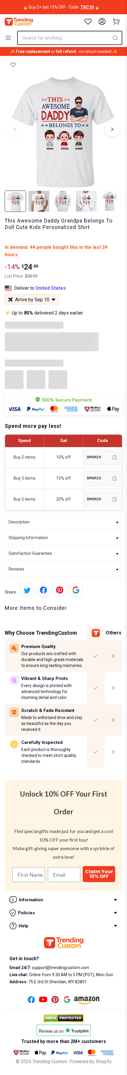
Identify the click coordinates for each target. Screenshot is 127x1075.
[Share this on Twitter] (27, 590)
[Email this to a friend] (76, 590)
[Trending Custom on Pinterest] (55, 1001)
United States (50, 288)
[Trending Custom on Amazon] (87, 1002)
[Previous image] (15, 129)
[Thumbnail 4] (86, 201)
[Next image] (112, 129)
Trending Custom (49, 1061)
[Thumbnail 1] (15, 201)
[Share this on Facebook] (43, 590)
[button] (13, 64)
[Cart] (116, 22)
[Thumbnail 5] (110, 201)
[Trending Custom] (19, 22)
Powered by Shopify (90, 1061)
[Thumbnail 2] (39, 201)
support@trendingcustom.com (60, 967)
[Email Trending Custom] (67, 1001)
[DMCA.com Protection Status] (64, 1018)
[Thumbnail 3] (62, 201)
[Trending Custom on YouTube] (43, 1001)
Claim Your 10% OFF (99, 874)
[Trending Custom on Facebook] (31, 1001)
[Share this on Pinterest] (60, 590)
